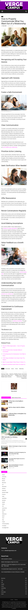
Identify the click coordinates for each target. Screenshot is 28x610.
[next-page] (4, 420)
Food (3, 496)
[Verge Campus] (14, 5)
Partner (16, 368)
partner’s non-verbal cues (7, 294)
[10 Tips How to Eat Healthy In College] (4, 402)
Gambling (4, 498)
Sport (3, 515)
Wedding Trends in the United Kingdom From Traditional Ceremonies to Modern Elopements (20, 376)
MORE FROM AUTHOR (16, 397)
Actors (3, 474)
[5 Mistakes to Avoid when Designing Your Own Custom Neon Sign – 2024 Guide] (4, 454)
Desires (12, 368)
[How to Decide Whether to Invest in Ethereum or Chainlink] (4, 466)
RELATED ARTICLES (6, 397)
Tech (3, 517)
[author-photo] (14, 389)
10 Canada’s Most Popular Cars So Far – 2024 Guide (11, 568)
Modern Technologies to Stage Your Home (17, 446)
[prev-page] (2, 420)
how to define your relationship (10, 147)
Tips (3, 519)
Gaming (3, 500)
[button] (2, 11)
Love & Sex (4, 508)
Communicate (7, 368)
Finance (3, 494)
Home (2, 14)
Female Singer (5, 492)
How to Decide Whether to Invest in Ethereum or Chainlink (12, 571)
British (3, 480)
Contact (11, 599)
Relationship (21, 368)
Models (3, 510)
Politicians (4, 514)
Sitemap (16, 599)
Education (4, 486)
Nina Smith (4, 25)
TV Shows (4, 525)
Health (3, 502)
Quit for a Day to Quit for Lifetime (16, 407)
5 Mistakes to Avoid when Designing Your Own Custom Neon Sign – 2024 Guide (13, 565)
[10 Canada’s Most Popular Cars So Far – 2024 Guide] (4, 460)
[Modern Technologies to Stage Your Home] (4, 447)
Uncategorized (5, 527)
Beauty (3, 478)
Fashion (3, 488)
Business (4, 482)
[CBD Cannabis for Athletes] (14, 429)
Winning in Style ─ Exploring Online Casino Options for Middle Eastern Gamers (7, 375)
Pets (3, 512)
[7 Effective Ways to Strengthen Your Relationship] (4, 415)
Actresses (4, 476)
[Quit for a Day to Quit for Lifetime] (4, 409)
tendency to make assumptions (10, 228)
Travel (3, 521)
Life (5, 14)
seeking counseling (17, 321)
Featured (4, 490)
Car (3, 484)
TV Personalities (5, 523)
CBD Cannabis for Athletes (9, 437)
